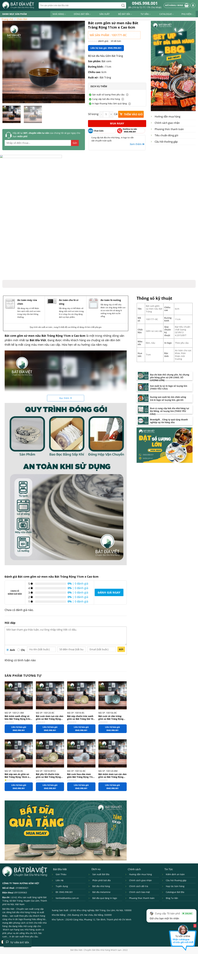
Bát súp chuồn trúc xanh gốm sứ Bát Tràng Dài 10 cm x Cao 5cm (80, 717)
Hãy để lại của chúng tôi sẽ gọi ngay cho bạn (46, 134)
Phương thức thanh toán (169, 129)
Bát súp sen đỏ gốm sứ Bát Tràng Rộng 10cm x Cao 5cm (17, 775)
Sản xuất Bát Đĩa (100, 874)
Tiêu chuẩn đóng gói (166, 135)
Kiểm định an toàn (175, 874)
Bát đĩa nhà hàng (101, 886)
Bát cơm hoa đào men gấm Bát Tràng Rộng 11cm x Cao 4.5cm (81, 775)
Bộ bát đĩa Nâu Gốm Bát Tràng (105, 56)
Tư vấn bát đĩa (19, 942)
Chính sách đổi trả (138, 886)
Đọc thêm (64, 398)
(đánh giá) (103, 41)
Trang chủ (7, 19)
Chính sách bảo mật (139, 892)
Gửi (121, 649)
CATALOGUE (165, 13)
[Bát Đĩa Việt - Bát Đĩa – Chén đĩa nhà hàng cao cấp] (18, 5)
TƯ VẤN (145, 13)
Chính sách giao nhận (167, 123)
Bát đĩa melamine (101, 892)
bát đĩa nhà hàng (21, 912)
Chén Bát (22, 19)
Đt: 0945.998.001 (64, 892)
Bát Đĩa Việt (8, 908)
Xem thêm (136, 144)
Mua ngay (117, 123)
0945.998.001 (145, 3)
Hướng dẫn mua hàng (167, 116)
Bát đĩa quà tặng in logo (104, 898)
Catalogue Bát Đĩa (175, 892)
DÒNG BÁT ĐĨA (81, 13)
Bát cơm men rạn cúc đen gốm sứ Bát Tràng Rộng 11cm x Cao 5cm (49, 717)
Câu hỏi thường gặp (166, 141)
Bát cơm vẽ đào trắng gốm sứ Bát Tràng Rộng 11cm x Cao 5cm (110, 717)
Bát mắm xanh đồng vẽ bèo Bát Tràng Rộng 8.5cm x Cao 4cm (18, 717)
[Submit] (123, 5)
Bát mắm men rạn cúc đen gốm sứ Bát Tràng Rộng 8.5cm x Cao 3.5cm (112, 775)
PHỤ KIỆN (186, 13)
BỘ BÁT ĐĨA (124, 13)
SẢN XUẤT (104, 13)
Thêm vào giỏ (133, 114)
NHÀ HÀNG (58, 13)
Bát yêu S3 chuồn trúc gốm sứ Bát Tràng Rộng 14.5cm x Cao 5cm (48, 775)
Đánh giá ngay (109, 592)
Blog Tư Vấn (172, 898)
